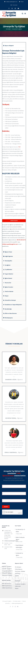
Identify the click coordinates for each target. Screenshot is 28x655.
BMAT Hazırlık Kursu (7, 585)
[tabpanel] (14, 149)
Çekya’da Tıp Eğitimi (7, 568)
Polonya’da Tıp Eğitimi (7, 573)
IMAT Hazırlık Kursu (6, 583)
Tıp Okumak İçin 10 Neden (20, 530)
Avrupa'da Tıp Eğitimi (7, 601)
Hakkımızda (18, 586)
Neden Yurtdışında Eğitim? (20, 538)
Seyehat (17, 575)
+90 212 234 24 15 (21, 239)
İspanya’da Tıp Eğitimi (7, 575)
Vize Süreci (17, 573)
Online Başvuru (18, 569)
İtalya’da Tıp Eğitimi (6, 566)
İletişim (16, 588)
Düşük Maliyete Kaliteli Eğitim (19, 546)
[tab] (14, 45)
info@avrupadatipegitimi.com (10, 244)
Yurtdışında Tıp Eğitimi (19, 554)
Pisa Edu (8, 603)
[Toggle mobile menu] (25, 13)
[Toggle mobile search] (22, 13)
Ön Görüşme (18, 567)
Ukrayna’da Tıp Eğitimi (7, 571)
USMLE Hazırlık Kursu (7, 588)
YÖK (19, 147)
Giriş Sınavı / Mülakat (20, 571)
